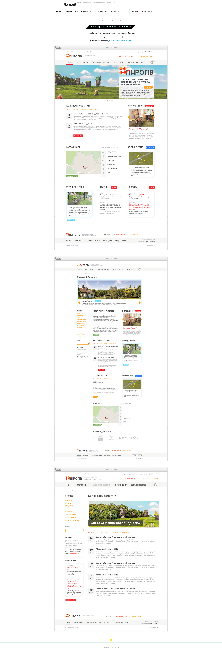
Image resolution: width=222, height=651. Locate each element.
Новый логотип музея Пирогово (120, 41)
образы (58, 11)
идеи (125, 11)
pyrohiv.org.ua (117, 37)
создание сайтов (71, 11)
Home (98, 21)
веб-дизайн (115, 11)
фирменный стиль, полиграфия (94, 11)
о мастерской (148, 11)
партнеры (135, 11)
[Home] (70, 4)
